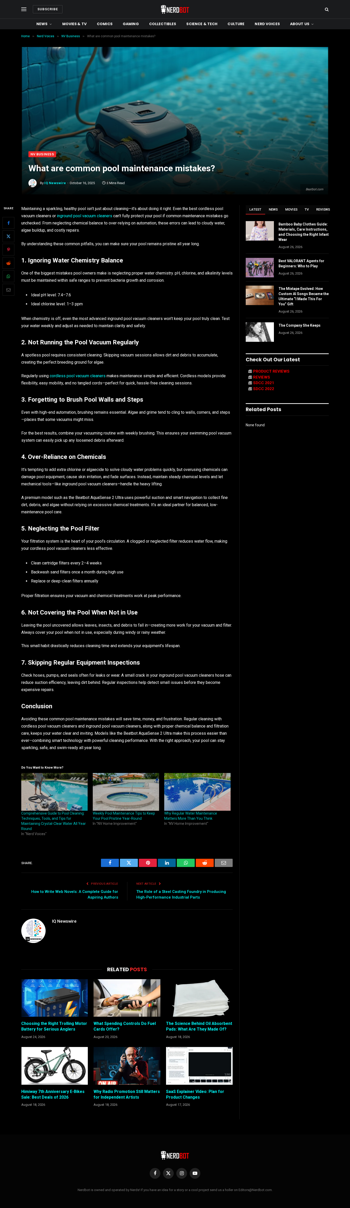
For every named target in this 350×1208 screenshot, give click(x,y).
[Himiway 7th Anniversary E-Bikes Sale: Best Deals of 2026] (54, 1065)
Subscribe (47, 9)
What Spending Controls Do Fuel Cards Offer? (125, 1026)
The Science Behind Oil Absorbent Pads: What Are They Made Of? (199, 1026)
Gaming (131, 23)
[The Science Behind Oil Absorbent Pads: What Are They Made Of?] (199, 998)
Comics (104, 23)
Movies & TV (74, 23)
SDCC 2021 (263, 383)
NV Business (42, 154)
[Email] (8, 290)
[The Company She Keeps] (260, 332)
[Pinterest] (8, 250)
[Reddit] (8, 263)
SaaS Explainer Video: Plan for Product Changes (195, 1094)
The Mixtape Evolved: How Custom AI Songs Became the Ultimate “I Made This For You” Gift (304, 296)
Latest (255, 209)
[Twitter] (8, 236)
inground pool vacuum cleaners (84, 215)
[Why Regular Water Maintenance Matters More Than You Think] (197, 792)
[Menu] (23, 9)
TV (307, 209)
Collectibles (162, 23)
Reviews (323, 209)
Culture (236, 23)
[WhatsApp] (8, 276)
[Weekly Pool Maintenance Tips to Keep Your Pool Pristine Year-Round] (126, 792)
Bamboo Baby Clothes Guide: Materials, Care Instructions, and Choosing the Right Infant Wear (304, 232)
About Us (299, 23)
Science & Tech (201, 23)
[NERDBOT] (175, 9)
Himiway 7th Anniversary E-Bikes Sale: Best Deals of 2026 (53, 1094)
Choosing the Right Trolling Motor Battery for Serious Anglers (54, 1026)
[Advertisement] (175, 113)
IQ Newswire (55, 183)
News (42, 23)
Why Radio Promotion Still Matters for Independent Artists (127, 1094)
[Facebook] (8, 223)
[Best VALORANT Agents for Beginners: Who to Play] (260, 267)
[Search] (326, 9)
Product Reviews (271, 371)
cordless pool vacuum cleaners (78, 375)
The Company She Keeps (300, 325)
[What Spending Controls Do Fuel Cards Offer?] (127, 998)
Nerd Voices (267, 23)
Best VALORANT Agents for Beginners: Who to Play (301, 263)
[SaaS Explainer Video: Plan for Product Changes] (199, 1065)
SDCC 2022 (263, 388)
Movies (291, 209)
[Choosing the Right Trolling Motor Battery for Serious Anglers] (54, 998)
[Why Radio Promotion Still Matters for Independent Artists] (127, 1065)
